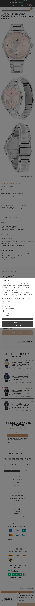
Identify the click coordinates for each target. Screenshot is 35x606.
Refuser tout (17, 325)
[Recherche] (31, 8)
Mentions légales (17, 453)
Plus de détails (7, 186)
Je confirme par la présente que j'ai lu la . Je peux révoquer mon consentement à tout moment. (17, 440)
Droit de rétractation (20, 465)
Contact (25, 471)
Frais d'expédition (17, 348)
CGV (5, 465)
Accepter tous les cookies (17, 319)
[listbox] (6, 377)
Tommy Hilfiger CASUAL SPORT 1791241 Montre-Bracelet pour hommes (20, 405)
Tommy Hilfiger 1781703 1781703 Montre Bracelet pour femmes (20, 364)
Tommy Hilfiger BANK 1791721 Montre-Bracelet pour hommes (20, 378)
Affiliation (17, 515)
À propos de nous (17, 513)
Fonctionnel (8, 313)
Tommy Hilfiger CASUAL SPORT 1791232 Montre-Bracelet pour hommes (20, 391)
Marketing (8, 306)
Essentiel (7, 301)
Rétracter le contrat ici (12, 471)
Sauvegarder (17, 322)
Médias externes (9, 308)
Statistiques (8, 304)
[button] (25, 342)
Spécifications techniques (11, 183)
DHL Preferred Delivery (11, 311)
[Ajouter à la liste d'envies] (9, 367)
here (19, 599)
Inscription (17, 436)
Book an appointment (17, 517)
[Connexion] (27, 4)
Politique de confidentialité (17, 459)
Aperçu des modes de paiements (17, 526)
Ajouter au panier (17, 333)
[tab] (17, 182)
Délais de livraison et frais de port (17, 551)
